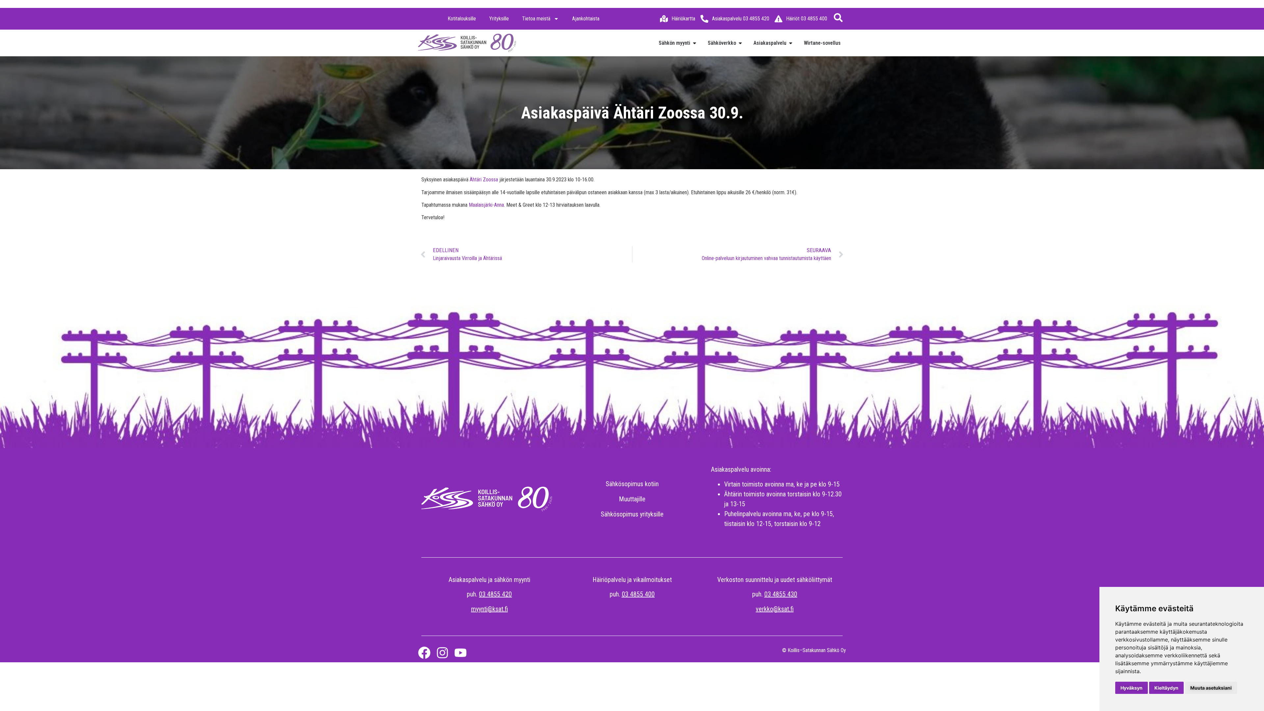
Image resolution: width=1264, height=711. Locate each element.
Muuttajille (632, 499)
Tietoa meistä (536, 18)
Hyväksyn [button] (1131, 688)
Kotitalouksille (462, 18)
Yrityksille (499, 18)
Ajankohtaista (585, 18)
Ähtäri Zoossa (484, 179)
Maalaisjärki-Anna (486, 205)
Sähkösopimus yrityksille (632, 514)
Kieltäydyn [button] (1166, 688)
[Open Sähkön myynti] (694, 43)
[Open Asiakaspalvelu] (790, 43)
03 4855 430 (780, 594)
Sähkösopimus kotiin (632, 484)
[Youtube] (460, 652)
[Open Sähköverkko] (740, 43)
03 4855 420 (495, 594)
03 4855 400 (638, 594)
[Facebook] (424, 652)
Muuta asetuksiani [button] (1211, 688)
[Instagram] (442, 652)
